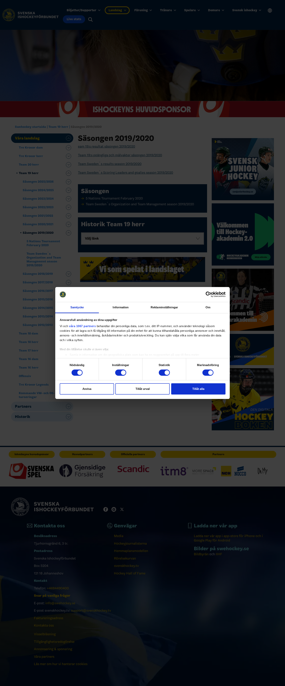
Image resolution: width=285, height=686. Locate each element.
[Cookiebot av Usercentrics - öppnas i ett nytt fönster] (208, 294)
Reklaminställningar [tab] (164, 307)
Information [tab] (121, 307)
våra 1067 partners (82, 326)
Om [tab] (208, 307)
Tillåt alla (198, 388)
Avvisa (86, 388)
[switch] (120, 373)
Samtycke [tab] (77, 307)
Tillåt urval (143, 388)
